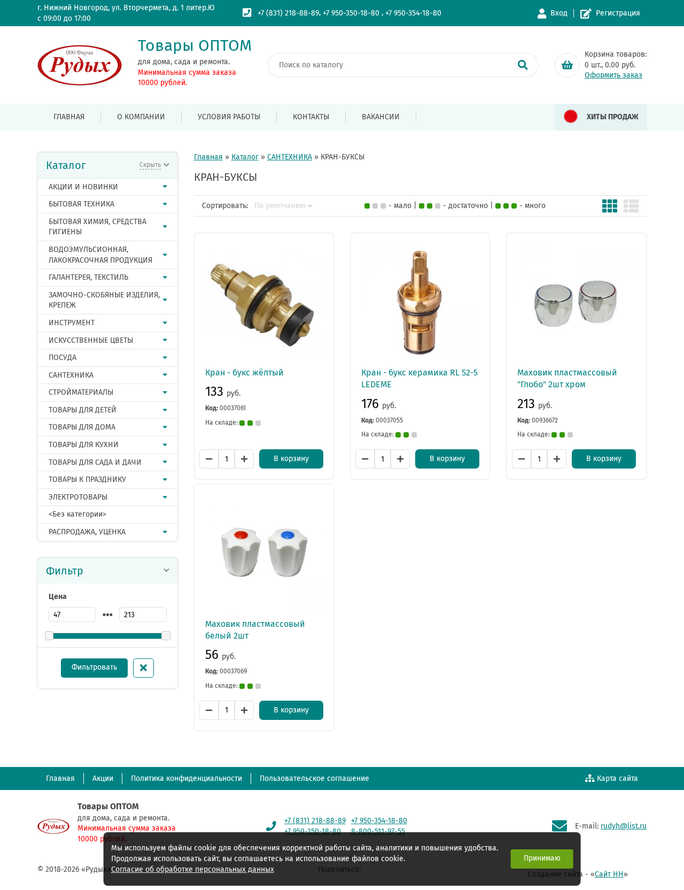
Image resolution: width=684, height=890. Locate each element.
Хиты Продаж (613, 116)
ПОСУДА (62, 357)
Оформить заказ (613, 75)
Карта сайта (617, 778)
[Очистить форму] (143, 668)
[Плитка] (609, 205)
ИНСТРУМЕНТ (72, 322)
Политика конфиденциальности (186, 778)
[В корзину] (567, 65)
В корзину (291, 458)
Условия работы (229, 116)
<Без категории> (77, 514)
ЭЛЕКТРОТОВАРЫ (78, 497)
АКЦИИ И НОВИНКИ (83, 186)
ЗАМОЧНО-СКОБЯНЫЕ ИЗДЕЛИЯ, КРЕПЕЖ (104, 300)
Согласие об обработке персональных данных (192, 869)
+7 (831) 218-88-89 (288, 13)
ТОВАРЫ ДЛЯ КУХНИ (84, 444)
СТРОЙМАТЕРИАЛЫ (81, 392)
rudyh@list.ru (624, 826)
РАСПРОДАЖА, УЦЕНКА (87, 531)
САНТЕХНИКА (71, 375)
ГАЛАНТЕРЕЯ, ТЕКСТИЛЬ (88, 277)
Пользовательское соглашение (314, 778)
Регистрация (618, 13)
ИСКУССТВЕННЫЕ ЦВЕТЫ (91, 340)
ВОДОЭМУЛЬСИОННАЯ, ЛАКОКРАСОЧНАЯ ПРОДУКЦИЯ (100, 255)
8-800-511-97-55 (378, 831)
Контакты (311, 116)
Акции (102, 778)
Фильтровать (94, 667)
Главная (68, 116)
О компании (141, 116)
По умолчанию (280, 206)
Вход (559, 13)
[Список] (631, 205)
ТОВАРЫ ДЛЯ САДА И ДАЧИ (95, 462)
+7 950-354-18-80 (413, 13)
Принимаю (542, 858)
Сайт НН (609, 874)
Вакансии (381, 116)
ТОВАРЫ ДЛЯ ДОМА (82, 427)
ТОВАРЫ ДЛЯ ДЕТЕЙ (82, 410)
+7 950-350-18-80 (351, 13)
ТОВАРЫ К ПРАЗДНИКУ (87, 479)
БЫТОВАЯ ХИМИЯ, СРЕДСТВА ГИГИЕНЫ (97, 227)
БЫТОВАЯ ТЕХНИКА (81, 204)
